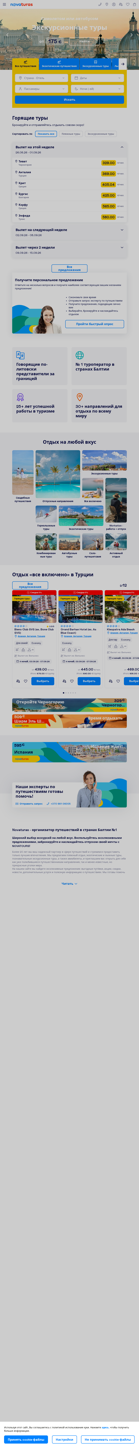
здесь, (105, 1427)
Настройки (64, 1439)
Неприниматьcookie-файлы (108, 1439)
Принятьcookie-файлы (26, 1439)
